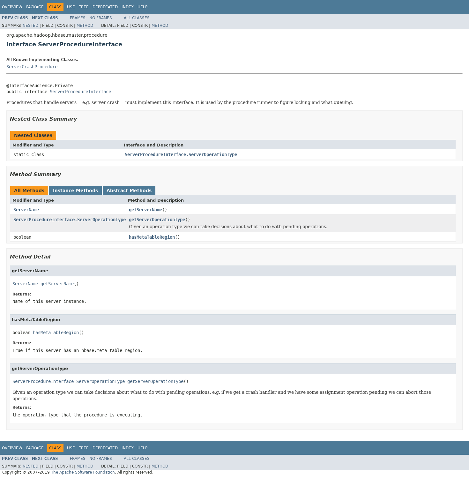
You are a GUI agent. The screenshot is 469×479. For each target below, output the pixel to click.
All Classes (137, 18)
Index (128, 7)
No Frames (100, 18)
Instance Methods (75, 190)
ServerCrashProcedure (31, 66)
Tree (84, 7)
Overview (12, 7)
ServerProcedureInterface (80, 91)
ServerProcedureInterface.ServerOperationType (181, 154)
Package (35, 7)
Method (85, 25)
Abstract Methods (129, 190)
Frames (78, 18)
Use (71, 7)
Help (142, 7)
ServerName (26, 209)
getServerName (145, 209)
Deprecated (105, 7)
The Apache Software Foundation (83, 472)
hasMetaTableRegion (152, 237)
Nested (30, 25)
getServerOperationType (157, 219)
